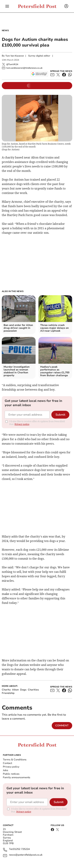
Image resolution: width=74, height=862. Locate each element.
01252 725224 (21, 849)
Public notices (11, 774)
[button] (7, 6)
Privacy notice (22, 424)
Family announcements (16, 777)
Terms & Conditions (14, 759)
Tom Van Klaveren (14, 55)
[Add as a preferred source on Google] (39, 73)
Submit (60, 415)
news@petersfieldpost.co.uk (25, 854)
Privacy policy (11, 766)
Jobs (5, 770)
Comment (62, 725)
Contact (7, 763)
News (5, 30)
